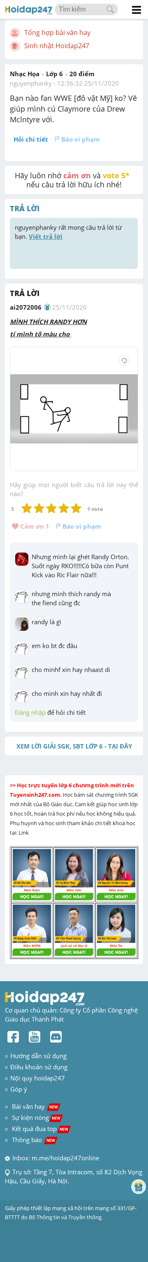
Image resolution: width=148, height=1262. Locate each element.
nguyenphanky (31, 83)
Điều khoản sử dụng (38, 1067)
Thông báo (33, 1140)
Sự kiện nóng (36, 1117)
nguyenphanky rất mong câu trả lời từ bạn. (69, 231)
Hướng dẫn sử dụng (38, 1056)
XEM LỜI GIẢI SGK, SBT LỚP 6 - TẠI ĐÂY (74, 746)
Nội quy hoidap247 (37, 1078)
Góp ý (18, 1089)
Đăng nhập (30, 712)
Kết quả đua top (40, 1128)
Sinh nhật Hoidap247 (56, 45)
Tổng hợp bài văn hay (57, 32)
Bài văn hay (34, 1106)
